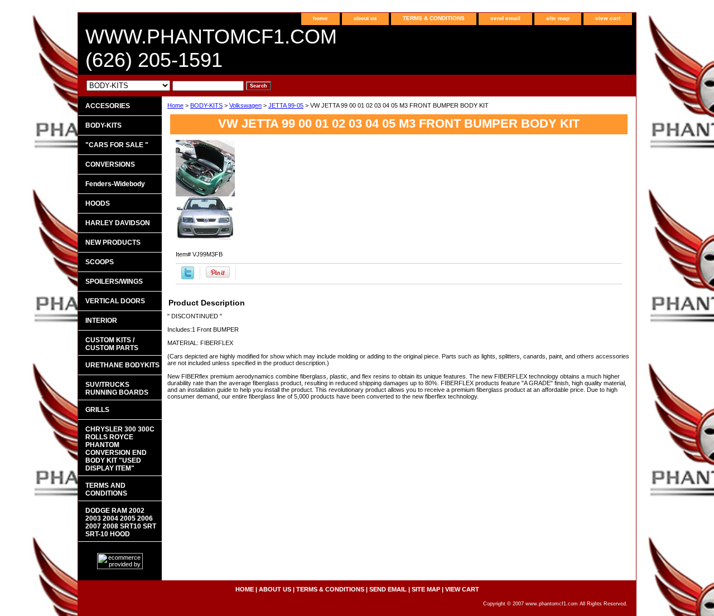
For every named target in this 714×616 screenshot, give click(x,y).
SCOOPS (99, 262)
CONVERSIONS (110, 164)
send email (505, 18)
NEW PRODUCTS (113, 242)
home (320, 18)
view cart (607, 18)
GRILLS (97, 410)
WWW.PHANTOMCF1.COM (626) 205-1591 (211, 48)
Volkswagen (245, 105)
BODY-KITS (206, 105)
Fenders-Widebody (115, 184)
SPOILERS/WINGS (114, 281)
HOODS (97, 203)
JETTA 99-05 (285, 105)
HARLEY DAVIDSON (117, 223)
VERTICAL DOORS (115, 301)
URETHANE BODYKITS (122, 365)
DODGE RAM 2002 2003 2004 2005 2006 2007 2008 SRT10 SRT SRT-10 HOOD (120, 522)
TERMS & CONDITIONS (434, 18)
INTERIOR (101, 320)
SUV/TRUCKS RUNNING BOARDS (116, 388)
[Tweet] (187, 277)
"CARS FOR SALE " (116, 145)
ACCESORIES (107, 106)
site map (558, 18)
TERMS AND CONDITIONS (106, 489)
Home (175, 105)
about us (365, 18)
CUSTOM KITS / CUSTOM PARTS (111, 344)
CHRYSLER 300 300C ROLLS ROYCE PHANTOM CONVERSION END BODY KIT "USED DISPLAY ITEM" (120, 448)
